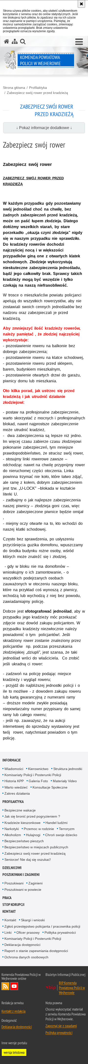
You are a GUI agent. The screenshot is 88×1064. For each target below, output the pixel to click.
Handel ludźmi (56, 823)
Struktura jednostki (67, 769)
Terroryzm (67, 829)
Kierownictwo (38, 769)
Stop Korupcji (13, 904)
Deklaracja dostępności (22, 945)
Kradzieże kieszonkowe (22, 823)
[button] (79, 42)
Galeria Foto (38, 781)
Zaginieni (35, 883)
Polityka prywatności (60, 932)
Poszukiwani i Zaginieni (21, 874)
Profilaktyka (38, 88)
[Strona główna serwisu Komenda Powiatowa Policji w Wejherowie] (6, 41)
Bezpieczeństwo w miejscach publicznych (36, 847)
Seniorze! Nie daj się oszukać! (27, 859)
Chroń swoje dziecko (61, 835)
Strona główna (14, 88)
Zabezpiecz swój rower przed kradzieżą (37, 93)
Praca (6, 897)
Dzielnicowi (12, 867)
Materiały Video (65, 781)
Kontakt (9, 911)
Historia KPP (14, 781)
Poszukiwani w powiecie (22, 890)
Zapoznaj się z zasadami (61, 1025)
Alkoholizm (12, 835)
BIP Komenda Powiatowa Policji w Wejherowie (72, 987)
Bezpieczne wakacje (20, 810)
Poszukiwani (13, 883)
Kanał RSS (5, 986)
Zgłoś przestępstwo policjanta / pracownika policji (42, 926)
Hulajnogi (33, 835)
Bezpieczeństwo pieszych (24, 841)
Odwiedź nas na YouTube (14, 986)
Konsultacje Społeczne (50, 787)
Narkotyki (11, 829)
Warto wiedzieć (16, 787)
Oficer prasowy (28, 932)
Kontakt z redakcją (13, 1011)
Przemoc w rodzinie (39, 829)
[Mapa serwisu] (15, 41)
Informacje (11, 760)
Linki (7, 932)
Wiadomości (13, 769)
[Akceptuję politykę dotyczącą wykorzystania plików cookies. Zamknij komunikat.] (81, 4)
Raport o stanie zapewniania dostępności (36, 951)
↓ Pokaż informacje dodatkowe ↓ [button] (44, 128)
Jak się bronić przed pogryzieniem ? (32, 816)
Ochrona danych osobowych (26, 957)
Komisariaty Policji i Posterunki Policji (32, 775)
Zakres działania (17, 793)
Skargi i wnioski (33, 920)
